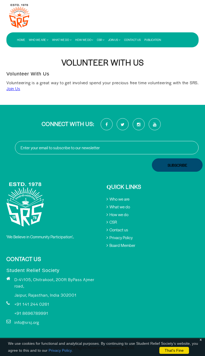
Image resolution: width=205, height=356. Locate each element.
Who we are (119, 199)
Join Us (113, 40)
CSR (99, 40)
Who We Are (37, 40)
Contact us (132, 40)
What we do (119, 206)
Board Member (122, 245)
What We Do (61, 40)
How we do (118, 214)
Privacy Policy (60, 350)
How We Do (83, 40)
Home (21, 40)
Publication (152, 40)
